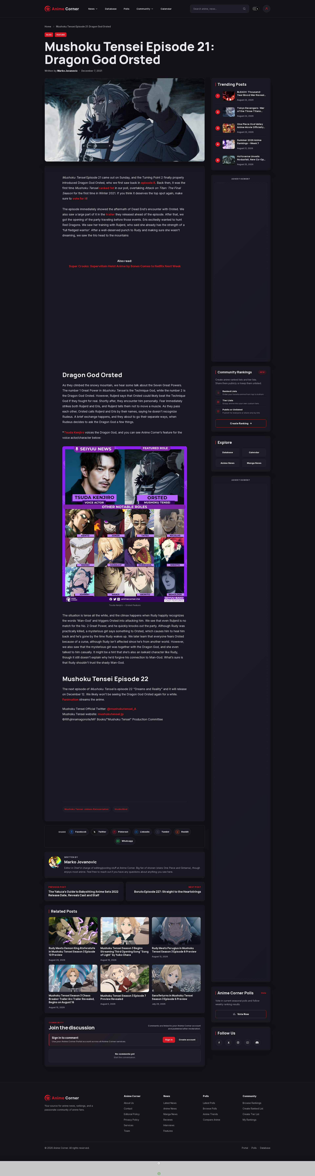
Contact (128, 1108)
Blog (49, 34)
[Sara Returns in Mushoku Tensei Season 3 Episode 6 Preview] (176, 978)
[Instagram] (238, 1042)
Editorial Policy (132, 1114)
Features (168, 1130)
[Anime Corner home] (62, 9)
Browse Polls (210, 1108)
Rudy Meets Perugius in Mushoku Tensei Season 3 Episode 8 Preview (174, 949)
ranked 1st (106, 188)
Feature (60, 34)
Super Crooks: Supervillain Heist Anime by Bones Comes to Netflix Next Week (125, 266)
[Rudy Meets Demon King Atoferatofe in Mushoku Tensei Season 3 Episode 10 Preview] (73, 931)
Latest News (170, 1103)
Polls (126, 8)
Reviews (168, 1119)
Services (128, 1125)
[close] (158, 1163)
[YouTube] (247, 1042)
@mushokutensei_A (121, 709)
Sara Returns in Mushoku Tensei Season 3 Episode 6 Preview (172, 997)
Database (110, 8)
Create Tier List (251, 1114)
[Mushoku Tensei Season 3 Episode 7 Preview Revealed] (124, 978)
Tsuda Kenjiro (74, 432)
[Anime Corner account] (266, 8)
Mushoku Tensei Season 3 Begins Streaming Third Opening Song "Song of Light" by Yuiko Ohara (124, 951)
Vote (263, 993)
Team (127, 1130)
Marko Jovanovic (67, 70)
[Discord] (257, 1042)
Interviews (168, 1125)
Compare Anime (211, 1119)
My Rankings (249, 1119)
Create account (187, 1039)
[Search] (244, 8)
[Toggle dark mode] (256, 9)
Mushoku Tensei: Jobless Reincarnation (86, 809)
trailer (111, 214)
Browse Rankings (252, 1103)
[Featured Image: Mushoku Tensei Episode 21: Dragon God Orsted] (125, 119)
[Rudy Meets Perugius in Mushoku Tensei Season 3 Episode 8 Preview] (176, 931)
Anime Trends (210, 1114)
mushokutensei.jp (111, 714)
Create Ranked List (253, 1108)
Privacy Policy (131, 1119)
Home (48, 26)
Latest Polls (209, 1103)
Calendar (166, 8)
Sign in (169, 1039)
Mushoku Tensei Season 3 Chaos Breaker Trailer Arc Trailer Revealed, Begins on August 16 (71, 999)
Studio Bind (121, 809)
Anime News (227, 463)
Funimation (70, 699)
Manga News (254, 463)
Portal (245, 1147)
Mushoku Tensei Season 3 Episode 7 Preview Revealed (123, 997)
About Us (129, 1103)
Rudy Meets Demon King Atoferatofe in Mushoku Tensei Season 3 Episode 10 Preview (72, 951)
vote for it (80, 198)
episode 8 (148, 182)
